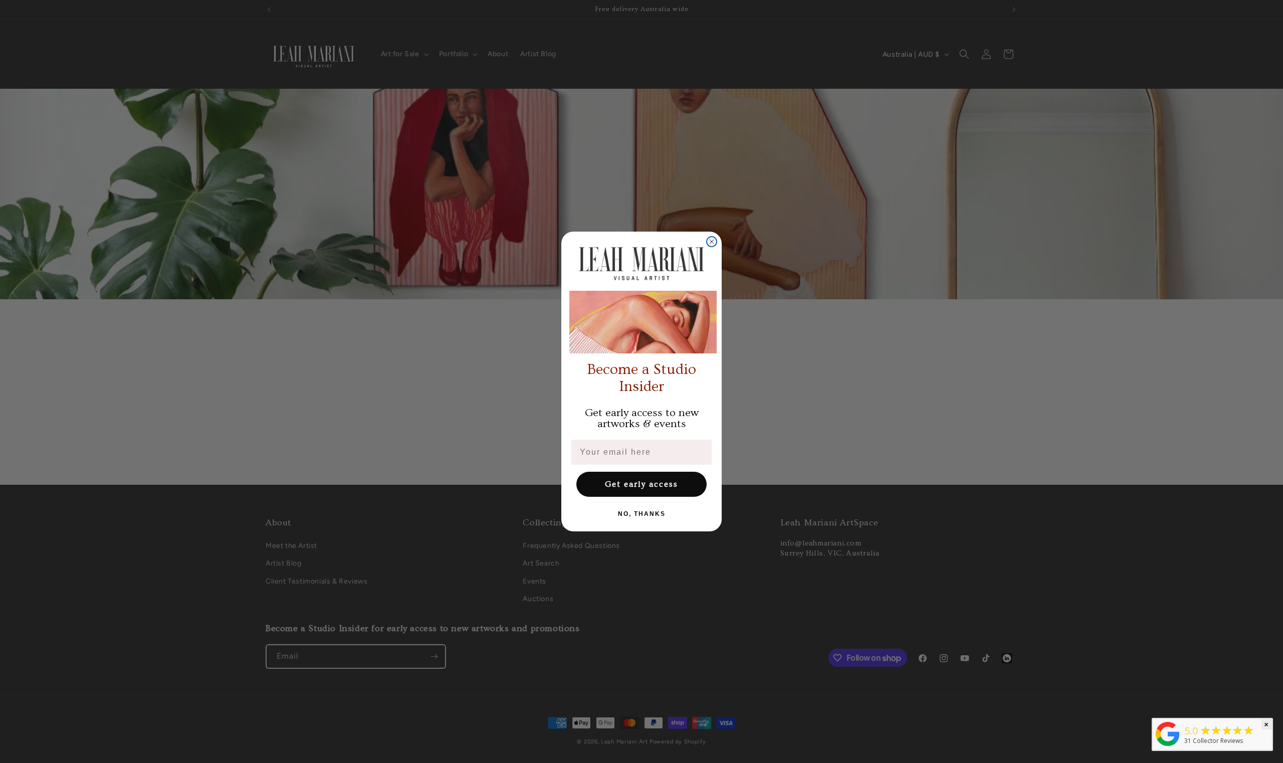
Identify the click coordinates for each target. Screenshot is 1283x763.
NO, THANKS (642, 513)
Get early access (641, 484)
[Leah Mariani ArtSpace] (1167, 745)
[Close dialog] (712, 242)
